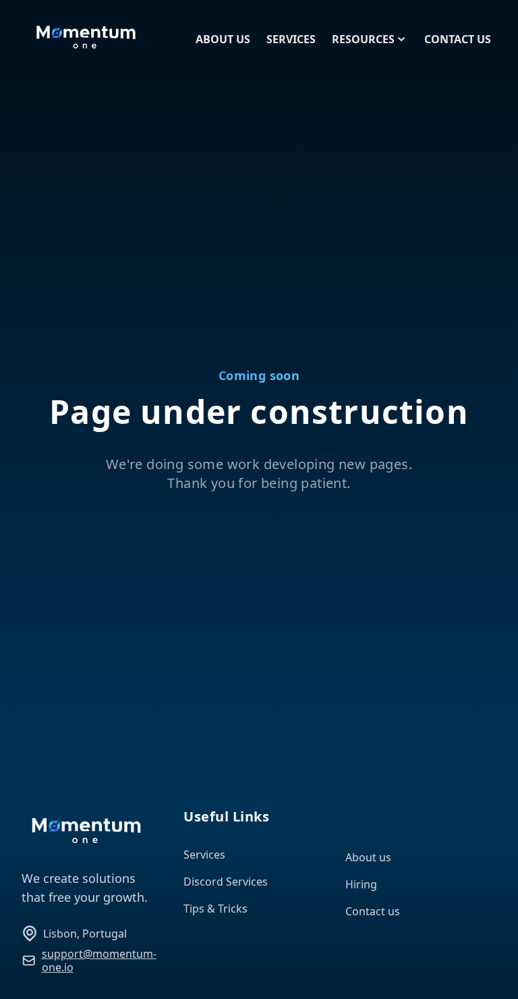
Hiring (361, 884)
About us (368, 857)
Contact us (372, 911)
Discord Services (225, 881)
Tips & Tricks (215, 908)
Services (204, 854)
